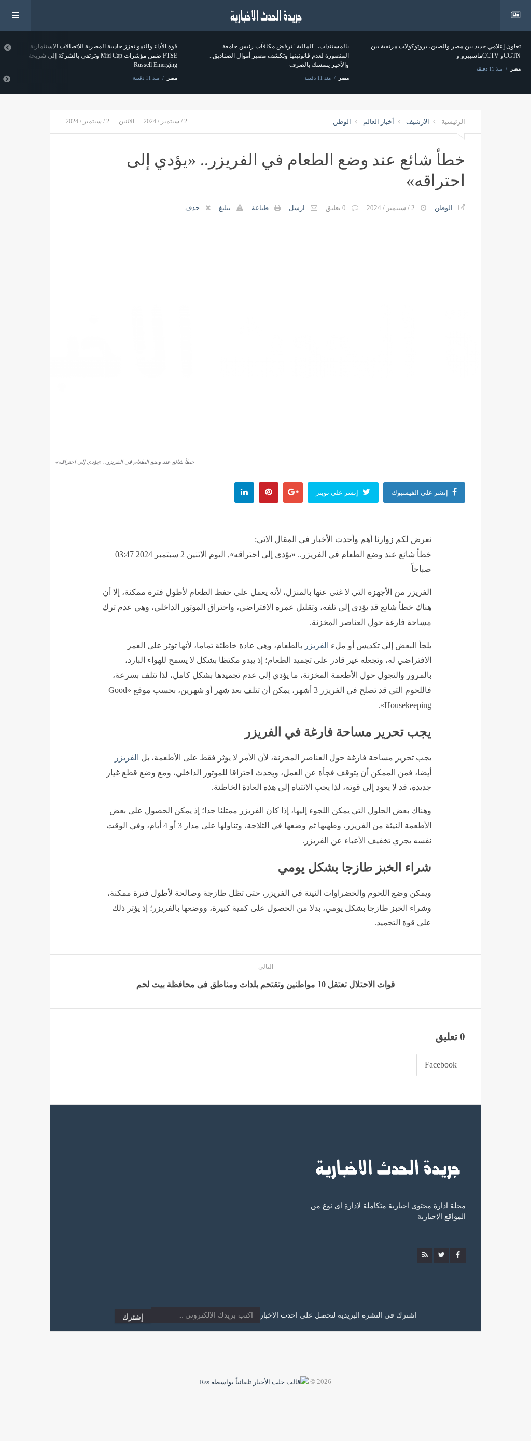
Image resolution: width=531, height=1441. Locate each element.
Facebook (441, 1064)
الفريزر (316, 645)
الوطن (342, 122)
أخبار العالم (378, 122)
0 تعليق (336, 208)
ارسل (297, 208)
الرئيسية (453, 122)
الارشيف (417, 122)
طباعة (260, 208)
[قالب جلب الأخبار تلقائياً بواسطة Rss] (254, 1381)
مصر (172, 78)
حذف (192, 208)
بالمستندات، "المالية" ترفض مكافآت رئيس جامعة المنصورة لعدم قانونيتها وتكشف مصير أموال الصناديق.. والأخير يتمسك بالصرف (279, 55)
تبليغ (225, 208)
